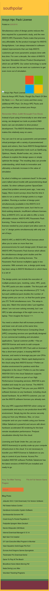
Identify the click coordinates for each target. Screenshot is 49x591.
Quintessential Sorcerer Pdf (13, 514)
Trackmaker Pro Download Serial (15, 555)
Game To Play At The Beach (13, 559)
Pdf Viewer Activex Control (12, 505)
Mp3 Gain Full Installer (11, 537)
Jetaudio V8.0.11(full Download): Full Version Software (23, 501)
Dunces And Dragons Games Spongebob (18, 550)
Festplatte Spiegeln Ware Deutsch (15, 523)
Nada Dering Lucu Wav (11, 568)
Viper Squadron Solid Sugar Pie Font (16, 546)
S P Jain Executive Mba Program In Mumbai (19, 541)
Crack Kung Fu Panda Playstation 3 (16, 519)
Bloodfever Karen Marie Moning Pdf (16, 564)
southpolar (12, 8)
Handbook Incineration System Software (18, 510)
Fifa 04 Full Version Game (36, 479)
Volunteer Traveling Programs (14, 573)
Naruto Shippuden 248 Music (13, 528)
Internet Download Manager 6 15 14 (16, 532)
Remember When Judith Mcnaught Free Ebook (22, 114)
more (12, 100)
